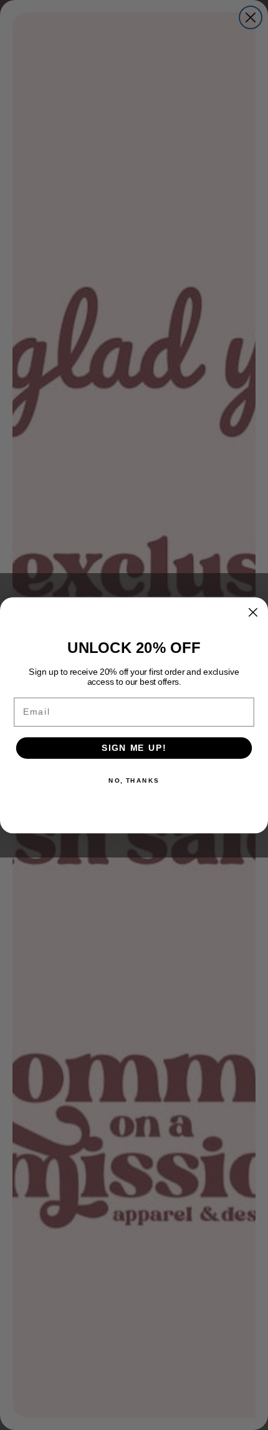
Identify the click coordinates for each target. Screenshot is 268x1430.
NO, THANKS (134, 780)
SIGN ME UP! (134, 747)
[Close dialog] (252, 612)
